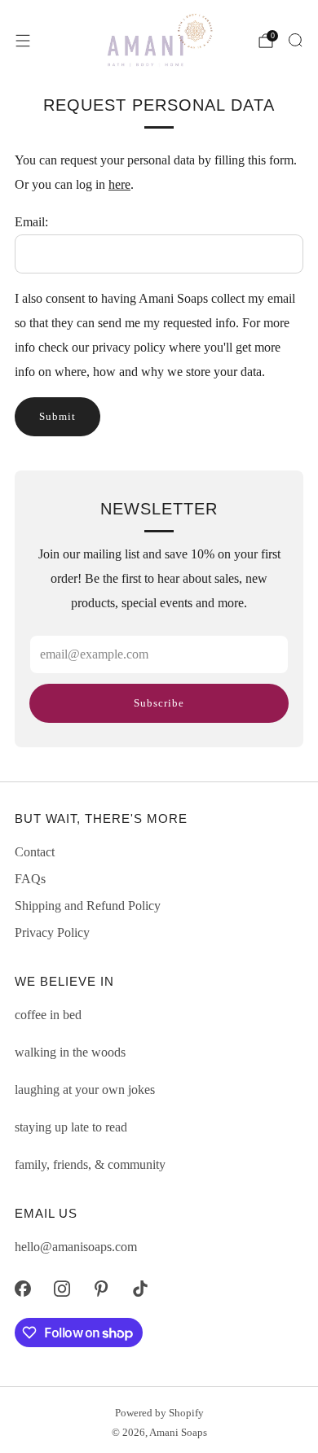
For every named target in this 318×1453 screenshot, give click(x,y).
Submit (57, 416)
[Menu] (23, 41)
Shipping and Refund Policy (88, 906)
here (119, 184)
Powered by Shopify (159, 1413)
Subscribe (159, 703)
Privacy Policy (52, 932)
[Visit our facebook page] (22, 1288)
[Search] (295, 40)
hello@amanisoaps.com (76, 1247)
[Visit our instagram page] (62, 1288)
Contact (35, 852)
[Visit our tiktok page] (140, 1288)
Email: (31, 222)
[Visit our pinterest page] (101, 1288)
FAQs (30, 879)
